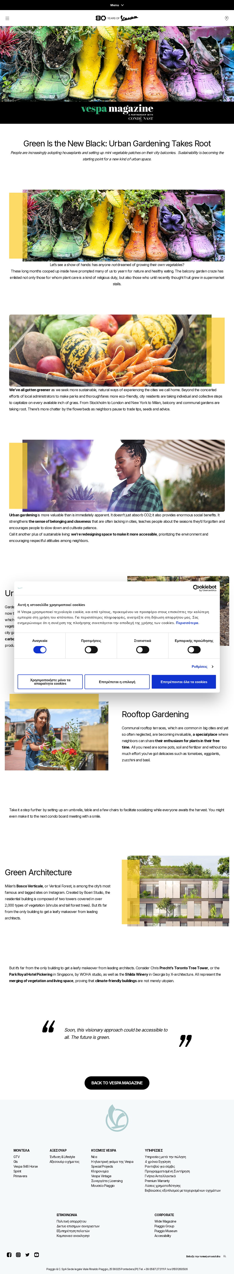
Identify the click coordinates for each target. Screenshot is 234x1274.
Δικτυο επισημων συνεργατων (78, 1226)
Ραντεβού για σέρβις (160, 1166)
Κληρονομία (100, 1171)
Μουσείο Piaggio (103, 1186)
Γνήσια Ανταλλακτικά (160, 1176)
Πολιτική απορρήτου (71, 1221)
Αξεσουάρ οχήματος (65, 1162)
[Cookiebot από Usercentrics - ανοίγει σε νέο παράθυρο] (196, 588)
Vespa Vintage (101, 1176)
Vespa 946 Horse (25, 1166)
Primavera (20, 1176)
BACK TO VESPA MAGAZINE (117, 1082)
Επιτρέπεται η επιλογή (117, 682)
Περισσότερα (187, 623)
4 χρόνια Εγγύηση (157, 1162)
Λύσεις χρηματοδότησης (163, 1186)
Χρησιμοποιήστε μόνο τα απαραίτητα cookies (50, 681)
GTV (16, 1157)
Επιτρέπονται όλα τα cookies (184, 682)
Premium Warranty (157, 1181)
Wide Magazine (165, 1221)
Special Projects (102, 1166)
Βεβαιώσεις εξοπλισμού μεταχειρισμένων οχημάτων (183, 1190)
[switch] (91, 649)
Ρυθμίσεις (200, 666)
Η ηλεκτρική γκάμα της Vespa (112, 1162)
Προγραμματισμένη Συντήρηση (167, 1171)
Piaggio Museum (165, 1231)
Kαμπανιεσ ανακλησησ (73, 1236)
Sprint (17, 1171)
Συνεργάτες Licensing (106, 1181)
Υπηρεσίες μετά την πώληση (165, 1157)
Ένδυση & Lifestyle (62, 1157)
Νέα (94, 1157)
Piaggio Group (164, 1226)
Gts (15, 1162)
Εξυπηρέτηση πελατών (73, 1231)
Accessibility (162, 1236)
